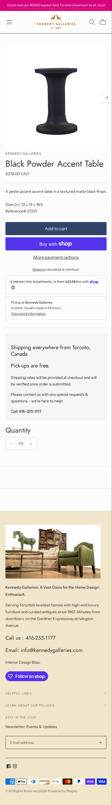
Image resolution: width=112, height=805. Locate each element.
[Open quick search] (92, 22)
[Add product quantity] (31, 443)
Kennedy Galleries (23, 153)
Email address (21, 736)
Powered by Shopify (62, 791)
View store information (28, 314)
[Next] (106, 97)
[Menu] (9, 22)
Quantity (17, 430)
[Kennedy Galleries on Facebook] (9, 766)
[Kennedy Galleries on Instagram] (15, 766)
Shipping (38, 269)
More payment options (56, 257)
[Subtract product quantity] (11, 443)
